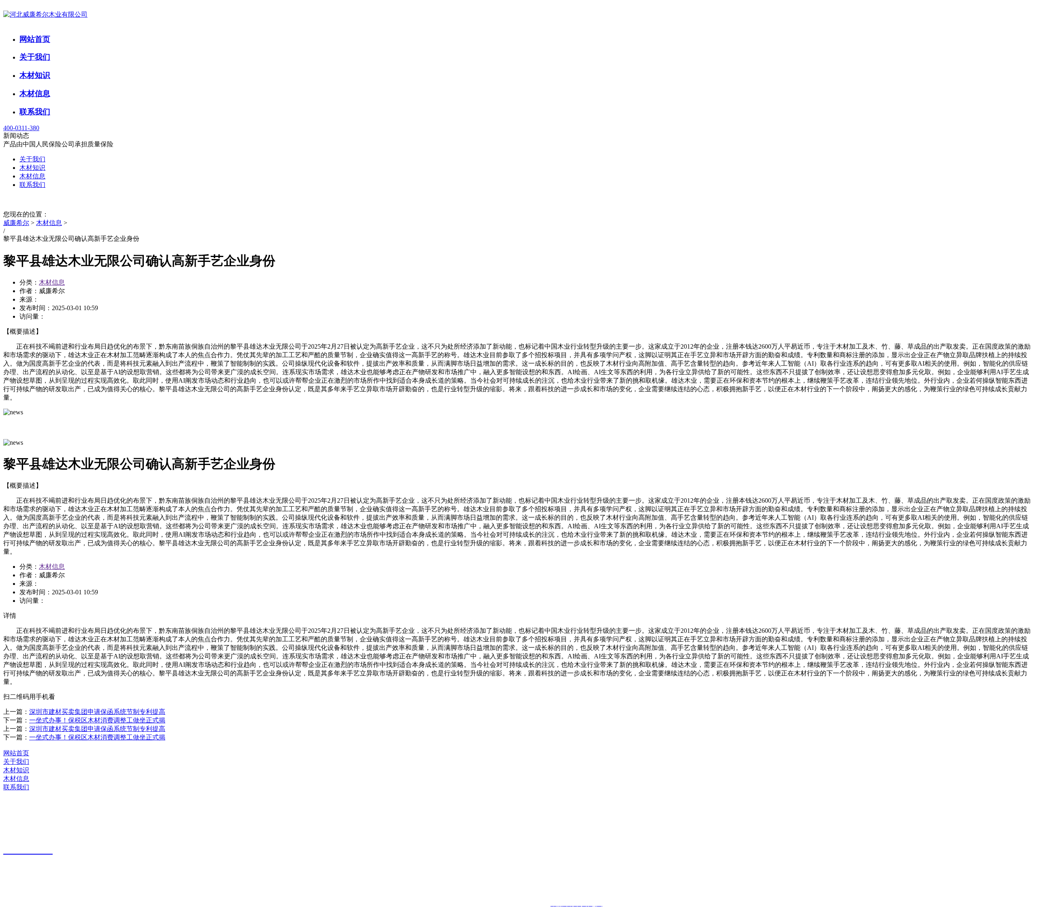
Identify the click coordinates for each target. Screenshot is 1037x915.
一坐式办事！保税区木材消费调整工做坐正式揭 (97, 720)
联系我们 (34, 111)
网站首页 (34, 39)
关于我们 (34, 57)
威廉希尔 (16, 222)
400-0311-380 (21, 127)
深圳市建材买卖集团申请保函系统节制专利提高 (97, 711)
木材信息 (34, 93)
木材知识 (34, 75)
